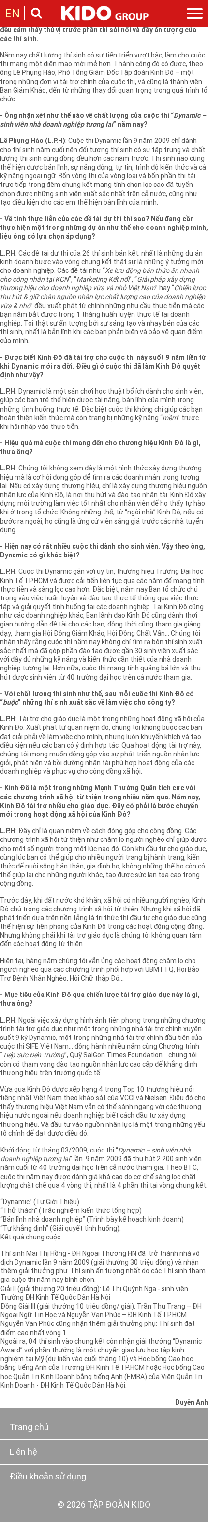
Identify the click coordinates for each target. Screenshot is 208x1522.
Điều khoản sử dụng (48, 1477)
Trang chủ (29, 1428)
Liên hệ (23, 1452)
